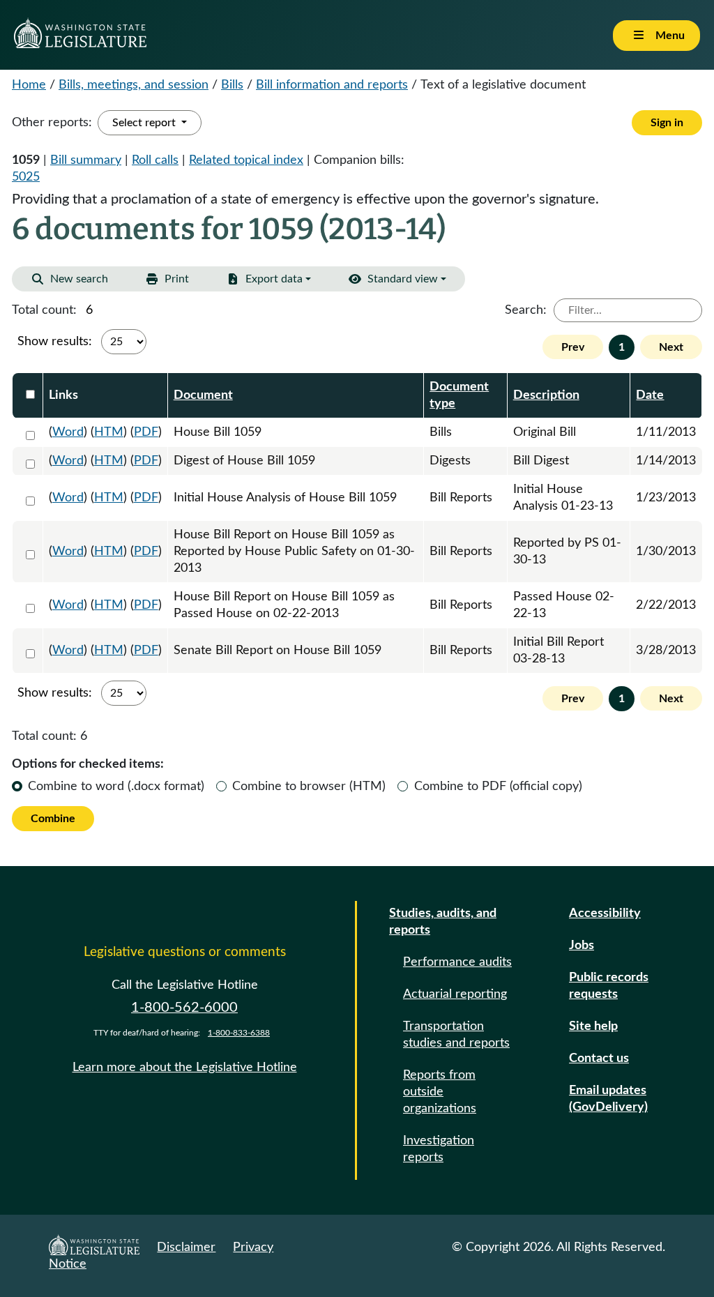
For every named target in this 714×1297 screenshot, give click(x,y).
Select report (145, 122)
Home (29, 85)
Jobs (581, 945)
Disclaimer (186, 1247)
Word (68, 432)
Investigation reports (438, 1149)
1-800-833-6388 (239, 1033)
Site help (593, 1026)
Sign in (667, 122)
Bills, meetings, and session (133, 85)
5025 (26, 177)
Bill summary (85, 160)
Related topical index (246, 160)
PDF (146, 432)
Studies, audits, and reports (442, 921)
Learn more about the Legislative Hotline (185, 1067)
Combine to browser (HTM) (309, 786)
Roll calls (155, 160)
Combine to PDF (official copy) (498, 786)
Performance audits (457, 962)
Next (671, 347)
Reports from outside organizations (439, 1092)
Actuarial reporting (455, 994)
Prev (572, 347)
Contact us (599, 1058)
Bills (232, 85)
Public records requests (608, 986)
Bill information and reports (332, 85)
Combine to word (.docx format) (116, 786)
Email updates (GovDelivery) (608, 1099)
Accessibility (605, 913)
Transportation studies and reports (456, 1034)
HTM (108, 432)
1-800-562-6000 (184, 1008)
